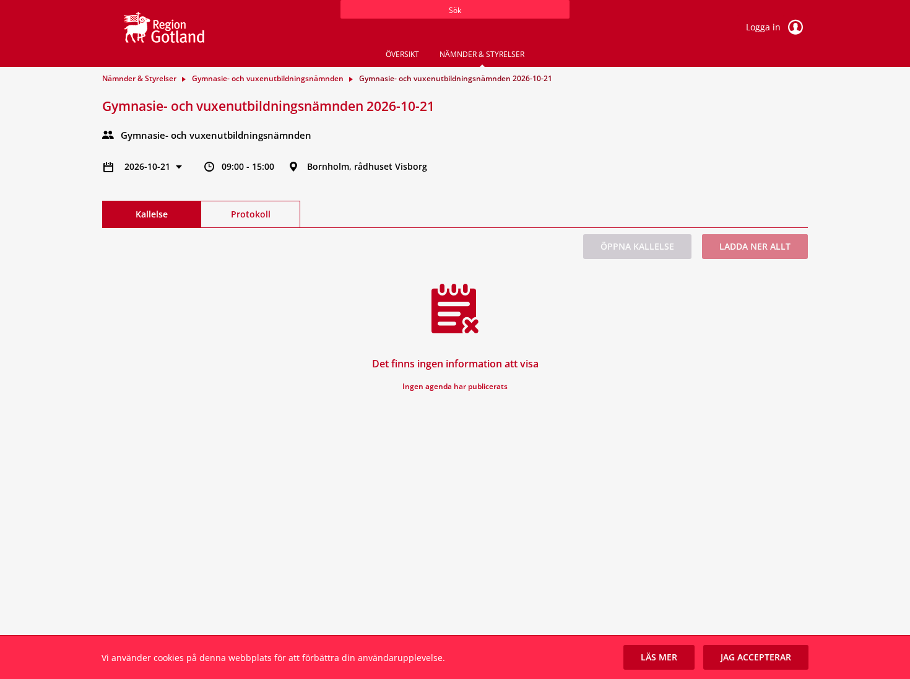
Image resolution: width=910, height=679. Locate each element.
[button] (659, 657)
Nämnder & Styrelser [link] (139, 78)
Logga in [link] (764, 27)
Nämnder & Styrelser (482, 54)
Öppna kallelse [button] (637, 246)
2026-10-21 (148, 166)
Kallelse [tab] (152, 214)
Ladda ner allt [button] (755, 246)
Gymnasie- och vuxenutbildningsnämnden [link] (268, 78)
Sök (455, 10)
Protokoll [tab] (251, 214)
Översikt (402, 54)
